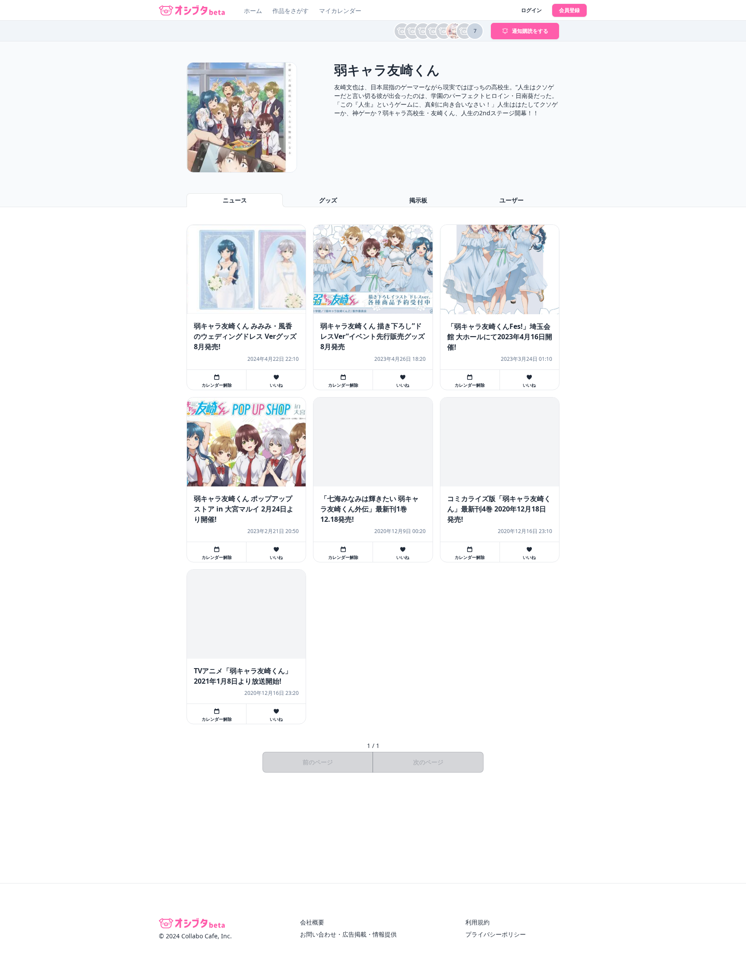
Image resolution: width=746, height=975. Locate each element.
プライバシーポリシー (495, 934)
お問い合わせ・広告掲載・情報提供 (348, 934)
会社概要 (312, 922)
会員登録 (569, 10)
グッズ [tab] (328, 200)
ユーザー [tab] (511, 200)
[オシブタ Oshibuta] (192, 10)
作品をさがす (290, 10)
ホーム (253, 10)
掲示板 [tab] (418, 200)
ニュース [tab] (235, 200)
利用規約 (477, 922)
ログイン (531, 10)
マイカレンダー (340, 10)
